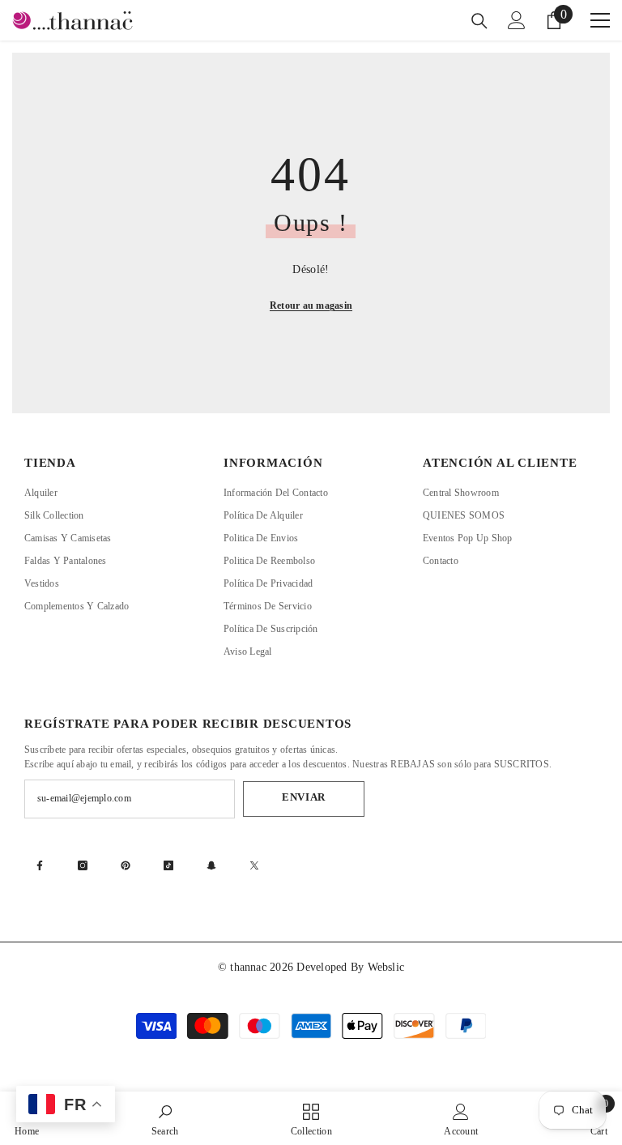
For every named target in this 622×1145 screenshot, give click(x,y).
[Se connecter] (517, 20)
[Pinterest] (125, 865)
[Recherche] (479, 21)
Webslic (386, 967)
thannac (250, 967)
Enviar (304, 797)
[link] (165, 1118)
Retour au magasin (311, 305)
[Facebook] (39, 865)
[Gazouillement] (254, 865)
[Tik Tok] (168, 865)
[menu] (600, 20)
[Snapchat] (211, 865)
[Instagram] (82, 865)
